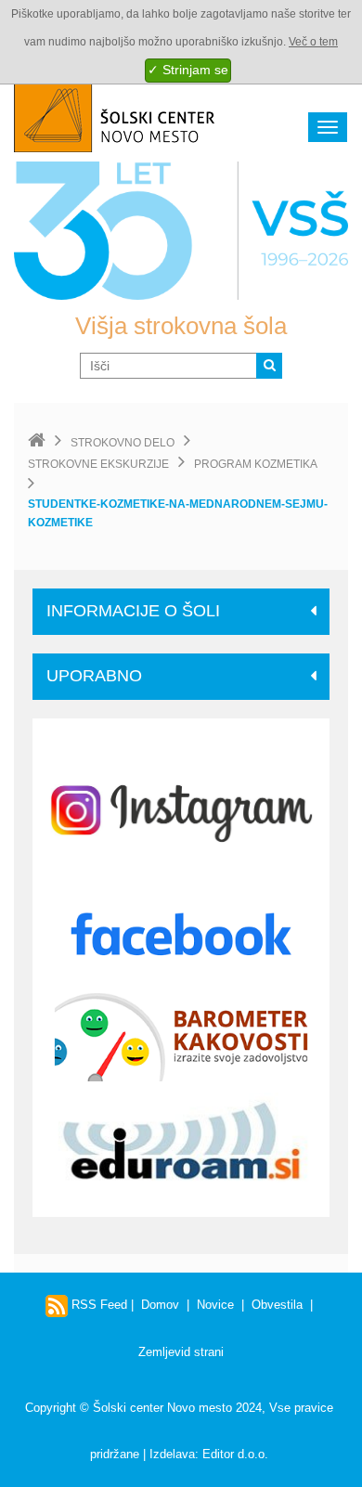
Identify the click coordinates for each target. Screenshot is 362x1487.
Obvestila (277, 1305)
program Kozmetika (255, 464)
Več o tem (313, 41)
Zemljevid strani (181, 1352)
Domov (160, 1305)
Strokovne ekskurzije (98, 464)
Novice (215, 1305)
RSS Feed (97, 1305)
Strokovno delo (123, 442)
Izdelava (172, 1454)
